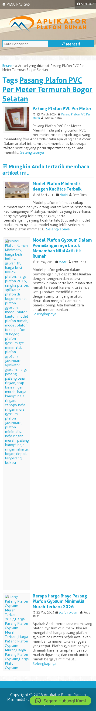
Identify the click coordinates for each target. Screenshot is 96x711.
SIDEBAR (85, 4)
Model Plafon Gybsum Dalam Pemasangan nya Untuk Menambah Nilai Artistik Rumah (62, 248)
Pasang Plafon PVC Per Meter (62, 108)
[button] (60, 700)
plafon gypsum (69, 612)
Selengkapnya (32, 152)
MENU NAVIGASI (16, 4)
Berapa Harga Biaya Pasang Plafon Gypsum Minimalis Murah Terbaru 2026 (60, 601)
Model (64, 195)
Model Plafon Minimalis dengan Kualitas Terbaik (57, 186)
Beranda (8, 66)
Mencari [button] (71, 44)
